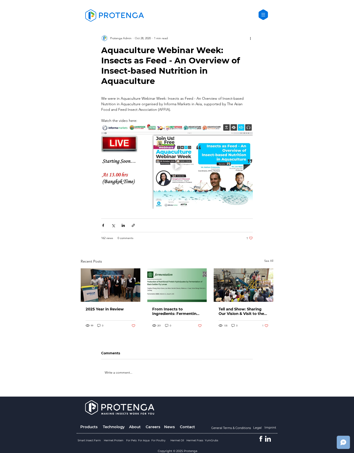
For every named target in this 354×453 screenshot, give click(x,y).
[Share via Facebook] (103, 225)
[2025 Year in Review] (110, 285)
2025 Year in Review (105, 309)
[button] (263, 14)
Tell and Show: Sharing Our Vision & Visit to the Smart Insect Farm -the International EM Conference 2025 (241, 311)
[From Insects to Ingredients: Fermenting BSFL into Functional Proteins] (177, 285)
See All (268, 261)
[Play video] (177, 166)
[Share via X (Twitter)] (113, 225)
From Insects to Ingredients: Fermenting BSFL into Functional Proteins (175, 311)
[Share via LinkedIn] (123, 225)
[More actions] (250, 38)
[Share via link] (133, 225)
